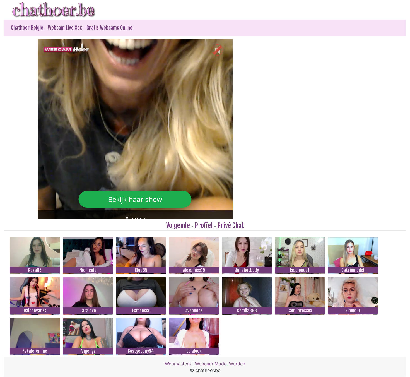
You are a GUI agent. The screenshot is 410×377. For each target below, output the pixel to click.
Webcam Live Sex (65, 28)
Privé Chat (230, 225)
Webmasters (178, 363)
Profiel (204, 225)
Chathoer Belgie (27, 28)
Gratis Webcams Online (109, 28)
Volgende (178, 225)
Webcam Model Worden (220, 363)
